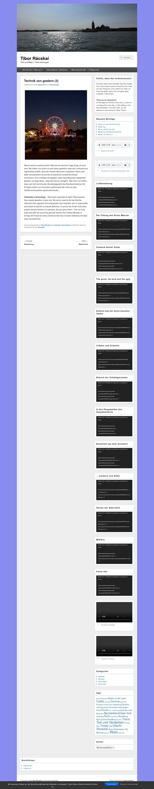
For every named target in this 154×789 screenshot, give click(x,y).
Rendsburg (123, 716)
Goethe (125, 704)
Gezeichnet (102, 684)
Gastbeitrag (117, 704)
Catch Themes (129, 780)
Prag (111, 716)
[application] (114, 197)
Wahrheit (106, 733)
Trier (98, 726)
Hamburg (99, 707)
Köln (110, 710)
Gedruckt (101, 676)
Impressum (27, 768)
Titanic (126, 719)
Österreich (121, 733)
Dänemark (123, 702)
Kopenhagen (123, 707)
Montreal (128, 710)
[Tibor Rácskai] (77, 51)
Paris (107, 716)
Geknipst (58, 225)
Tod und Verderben (110, 722)
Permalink (41, 227)
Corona (115, 701)
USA (110, 726)
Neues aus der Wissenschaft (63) (109, 132)
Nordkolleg (100, 716)
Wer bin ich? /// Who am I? (32, 70)
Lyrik (122, 710)
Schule (104, 719)
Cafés (100, 701)
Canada (107, 702)
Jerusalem (113, 707)
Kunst (105, 710)
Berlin (98, 698)
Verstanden (111, 784)
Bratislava (104, 698)
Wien (114, 731)
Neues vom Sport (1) (105, 134)
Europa (99, 704)
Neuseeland (112, 713)
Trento (127, 722)
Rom (98, 719)
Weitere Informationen (129, 784)
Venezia (102, 728)
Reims (116, 716)
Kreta (98, 710)
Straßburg (111, 719)
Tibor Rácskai (34, 58)
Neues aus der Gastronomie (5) (109, 124)
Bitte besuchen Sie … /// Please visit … (86, 70)
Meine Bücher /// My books (57, 70)
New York (125, 713)
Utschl (117, 725)
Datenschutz (27, 765)
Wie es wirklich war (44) (106, 129)
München (99, 713)
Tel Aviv (119, 720)
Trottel (104, 725)
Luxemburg (115, 710)
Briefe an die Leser (117, 698)
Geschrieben (65, 225)
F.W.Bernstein (107, 705)
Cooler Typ (102, 127)
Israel (106, 707)
